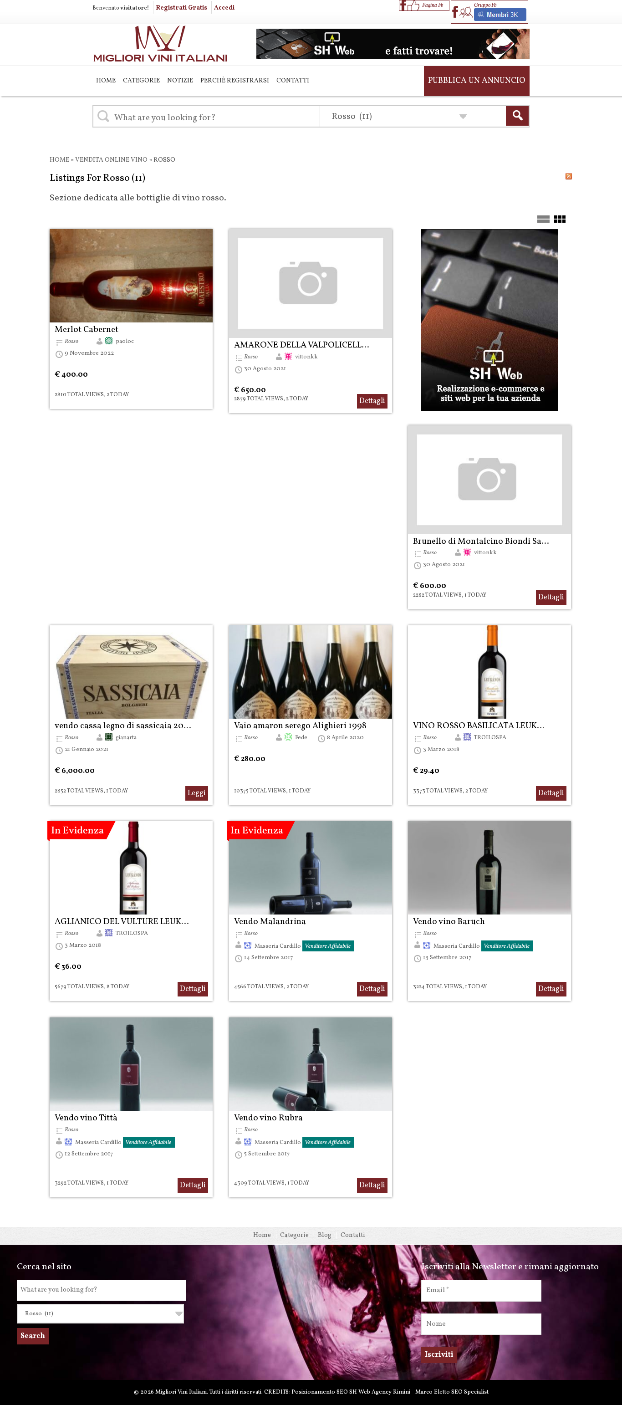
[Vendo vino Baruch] (489, 868)
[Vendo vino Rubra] (310, 1064)
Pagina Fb (432, 5)
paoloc (125, 341)
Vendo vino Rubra (268, 1118)
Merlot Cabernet (86, 330)
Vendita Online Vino (111, 160)
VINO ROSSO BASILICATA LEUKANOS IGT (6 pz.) (507, 726)
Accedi (224, 8)
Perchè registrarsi (234, 81)
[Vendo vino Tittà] (131, 1064)
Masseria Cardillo (278, 946)
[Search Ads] (517, 116)
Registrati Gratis (181, 8)
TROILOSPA (490, 738)
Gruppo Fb (485, 5)
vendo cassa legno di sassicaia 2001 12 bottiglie (146, 726)
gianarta (126, 738)
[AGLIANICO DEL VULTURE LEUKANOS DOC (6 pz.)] (131, 868)
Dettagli (372, 401)
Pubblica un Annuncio (476, 81)
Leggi (197, 793)
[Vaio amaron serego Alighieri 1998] (310, 672)
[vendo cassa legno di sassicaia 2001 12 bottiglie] (131, 672)
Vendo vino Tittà (86, 1118)
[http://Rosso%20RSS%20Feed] (568, 176)
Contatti (292, 81)
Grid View (560, 219)
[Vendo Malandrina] (310, 868)
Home (106, 81)
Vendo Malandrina (270, 922)
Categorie (141, 81)
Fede (301, 738)
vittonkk (306, 357)
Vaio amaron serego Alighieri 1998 (300, 726)
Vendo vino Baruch (449, 922)
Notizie (180, 81)
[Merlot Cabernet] (131, 275)
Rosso (71, 341)
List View (543, 219)
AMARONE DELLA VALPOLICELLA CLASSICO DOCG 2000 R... (354, 345)
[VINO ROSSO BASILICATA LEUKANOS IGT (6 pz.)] (489, 672)
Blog (324, 1235)
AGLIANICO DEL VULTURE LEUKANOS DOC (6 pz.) (152, 922)
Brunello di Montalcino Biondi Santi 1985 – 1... (502, 541)
